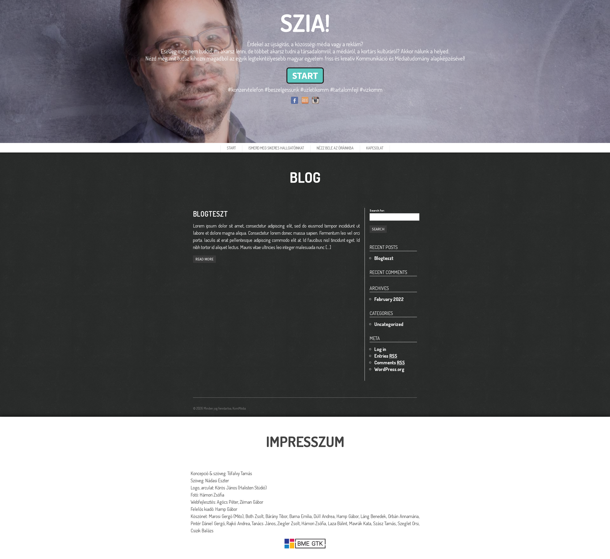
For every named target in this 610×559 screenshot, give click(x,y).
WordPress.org (389, 369)
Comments (389, 362)
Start (231, 148)
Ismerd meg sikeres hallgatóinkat (276, 148)
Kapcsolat (374, 148)
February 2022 (389, 299)
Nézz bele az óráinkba (335, 148)
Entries (385, 356)
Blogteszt (383, 258)
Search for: (377, 210)
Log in (380, 349)
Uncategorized (388, 324)
